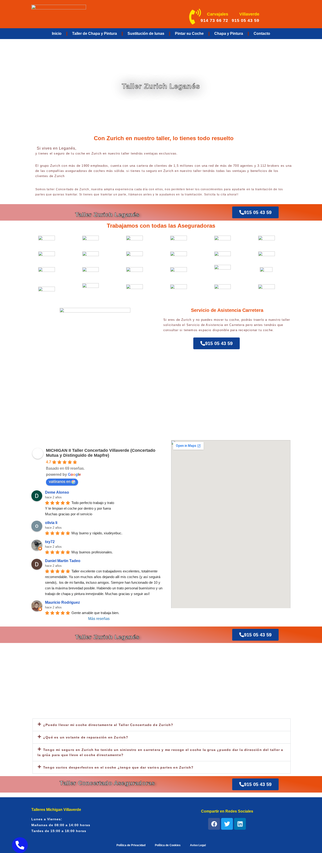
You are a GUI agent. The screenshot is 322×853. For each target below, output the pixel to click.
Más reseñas (99, 619)
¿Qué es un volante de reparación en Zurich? (85, 737)
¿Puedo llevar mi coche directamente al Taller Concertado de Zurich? (108, 725)
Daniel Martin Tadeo (62, 561)
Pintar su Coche (189, 34)
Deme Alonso (57, 492)
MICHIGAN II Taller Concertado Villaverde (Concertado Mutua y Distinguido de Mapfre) (100, 453)
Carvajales (217, 14)
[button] (161, 725)
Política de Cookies (168, 845)
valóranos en (59, 482)
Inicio (57, 34)
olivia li (51, 523)
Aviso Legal (198, 845)
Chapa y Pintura (228, 34)
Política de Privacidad (130, 845)
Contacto (262, 34)
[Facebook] (214, 824)
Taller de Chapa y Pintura (94, 34)
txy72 (50, 542)
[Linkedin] (240, 824)
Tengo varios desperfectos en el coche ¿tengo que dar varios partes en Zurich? (118, 767)
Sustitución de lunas (146, 34)
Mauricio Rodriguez (62, 602)
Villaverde (249, 14)
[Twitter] (227, 824)
